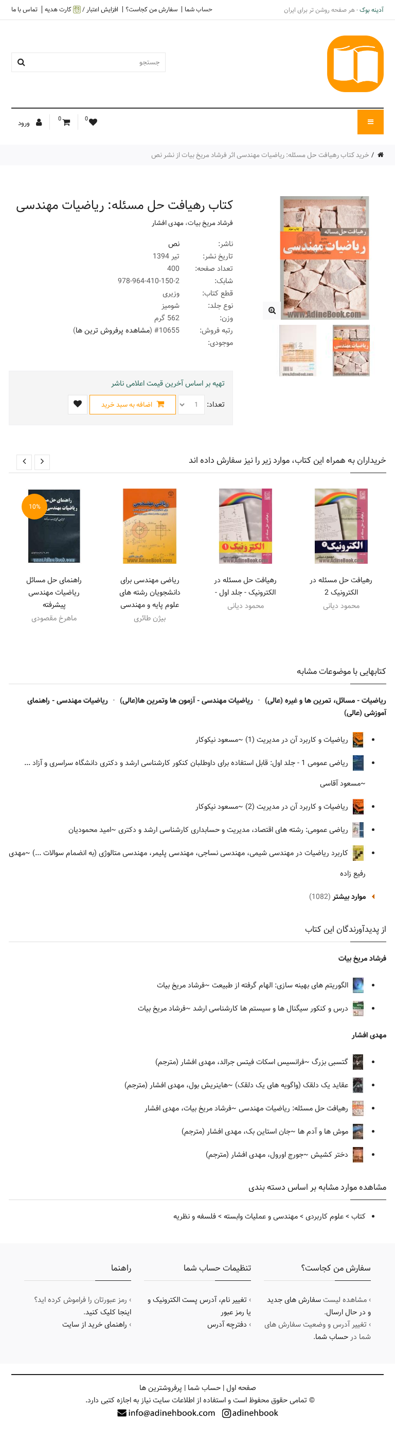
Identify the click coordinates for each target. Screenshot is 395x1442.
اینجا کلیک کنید (108, 1312)
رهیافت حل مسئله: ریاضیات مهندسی (294, 1108)
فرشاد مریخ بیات (210, 223)
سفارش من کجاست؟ (151, 9)
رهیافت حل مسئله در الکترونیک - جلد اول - (245, 586)
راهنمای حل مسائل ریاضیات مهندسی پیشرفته (54, 592)
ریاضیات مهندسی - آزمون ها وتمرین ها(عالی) (186, 700)
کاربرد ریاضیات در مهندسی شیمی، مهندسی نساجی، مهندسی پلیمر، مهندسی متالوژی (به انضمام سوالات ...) (191, 853)
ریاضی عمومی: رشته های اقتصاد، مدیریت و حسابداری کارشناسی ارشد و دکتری (234, 830)
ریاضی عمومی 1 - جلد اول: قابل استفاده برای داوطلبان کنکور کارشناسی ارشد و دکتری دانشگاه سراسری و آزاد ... (187, 763)
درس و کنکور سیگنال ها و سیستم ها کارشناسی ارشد (271, 1008)
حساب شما (198, 9)
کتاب (358, 1216)
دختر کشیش (330, 1155)
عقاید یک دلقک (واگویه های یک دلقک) (292, 1085)
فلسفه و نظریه (194, 1216)
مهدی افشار (168, 223)
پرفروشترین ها (160, 1388)
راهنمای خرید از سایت (94, 1324)
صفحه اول (241, 1388)
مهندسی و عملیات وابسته (261, 1216)
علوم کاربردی (325, 1216)
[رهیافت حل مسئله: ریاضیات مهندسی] (272, 311)
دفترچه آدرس (227, 1324)
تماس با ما (24, 9)
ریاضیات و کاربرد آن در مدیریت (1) (297, 740)
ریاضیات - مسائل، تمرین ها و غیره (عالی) (325, 700)
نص (173, 244)
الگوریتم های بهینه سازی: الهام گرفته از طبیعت (281, 985)
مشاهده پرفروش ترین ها (113, 330)
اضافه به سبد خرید (127, 404)
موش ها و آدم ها (324, 1131)
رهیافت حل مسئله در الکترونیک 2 (341, 586)
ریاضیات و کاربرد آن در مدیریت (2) (297, 807)
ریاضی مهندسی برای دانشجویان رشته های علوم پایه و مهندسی (150, 592)
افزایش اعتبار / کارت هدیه (81, 9)
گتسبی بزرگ (331, 1062)
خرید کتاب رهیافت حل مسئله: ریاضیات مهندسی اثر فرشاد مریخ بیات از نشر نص (260, 155)
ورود (24, 123)
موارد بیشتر (349, 897)
